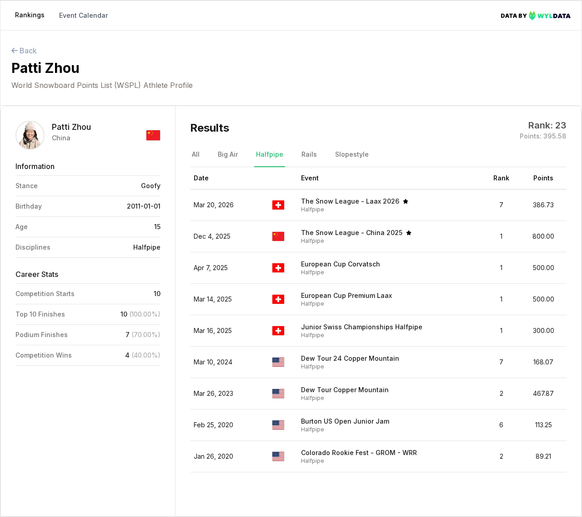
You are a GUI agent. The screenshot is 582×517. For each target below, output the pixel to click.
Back (27, 50)
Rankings (30, 15)
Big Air (228, 154)
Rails (309, 154)
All (196, 154)
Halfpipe (269, 154)
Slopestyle (352, 154)
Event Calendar (83, 15)
